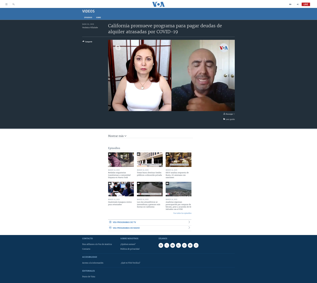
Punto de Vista (88, 277)
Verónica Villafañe (90, 27)
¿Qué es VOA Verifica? (130, 263)
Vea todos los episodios (182, 213)
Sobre (98, 18)
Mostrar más (116, 136)
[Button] (87, 42)
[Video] (290, 4)
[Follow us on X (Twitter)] (166, 245)
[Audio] (298, 4)
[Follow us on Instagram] (196, 245)
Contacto (86, 249)
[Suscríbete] (190, 245)
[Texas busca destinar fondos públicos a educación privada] (150, 159)
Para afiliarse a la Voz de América (97, 244)
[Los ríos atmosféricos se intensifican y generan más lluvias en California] (150, 189)
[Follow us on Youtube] (172, 245)
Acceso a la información (92, 263)
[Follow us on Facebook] (160, 245)
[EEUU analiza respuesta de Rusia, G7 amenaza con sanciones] (178, 159)
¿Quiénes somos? (127, 244)
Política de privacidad (129, 249)
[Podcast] (184, 245)
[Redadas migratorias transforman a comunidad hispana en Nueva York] (121, 159)
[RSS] (178, 245)
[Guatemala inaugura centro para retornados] (121, 189)
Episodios (88, 18)
